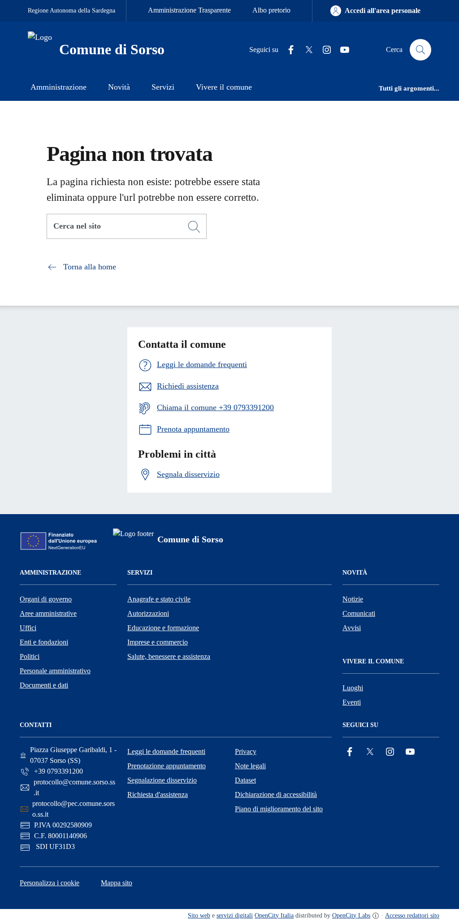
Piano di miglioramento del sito (279, 809)
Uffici (28, 628)
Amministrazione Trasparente (189, 10)
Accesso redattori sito (412, 915)
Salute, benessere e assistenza (168, 656)
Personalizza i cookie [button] (49, 883)
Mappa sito (116, 883)
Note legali (250, 766)
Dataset (245, 780)
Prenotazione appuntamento (166, 766)
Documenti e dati (44, 685)
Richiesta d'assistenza (157, 794)
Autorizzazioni (148, 613)
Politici (29, 656)
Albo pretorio (271, 10)
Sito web (199, 915)
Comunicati (358, 613)
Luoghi (352, 688)
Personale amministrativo (55, 671)
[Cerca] (194, 227)
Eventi (351, 702)
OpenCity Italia (274, 915)
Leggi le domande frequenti (166, 751)
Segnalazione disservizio (162, 780)
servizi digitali (235, 915)
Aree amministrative (48, 613)
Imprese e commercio (157, 642)
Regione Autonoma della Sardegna (71, 10)
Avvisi (351, 628)
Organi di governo (46, 599)
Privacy (245, 751)
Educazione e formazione (163, 628)
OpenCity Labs (351, 915)
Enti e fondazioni (44, 642)
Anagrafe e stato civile (159, 599)
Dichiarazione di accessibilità (276, 794)
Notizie (352, 599)
